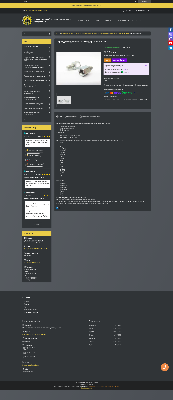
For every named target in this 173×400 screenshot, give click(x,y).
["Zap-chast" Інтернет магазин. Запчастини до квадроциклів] (27, 20)
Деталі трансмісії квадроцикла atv (35, 80)
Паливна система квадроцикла (34, 72)
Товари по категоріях (123, 20)
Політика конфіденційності (111, 386)
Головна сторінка (83, 20)
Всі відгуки (37, 224)
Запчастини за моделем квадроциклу (32, 113)
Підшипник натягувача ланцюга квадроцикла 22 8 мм (36, 210)
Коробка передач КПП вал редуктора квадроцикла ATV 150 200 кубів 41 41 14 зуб (37, 204)
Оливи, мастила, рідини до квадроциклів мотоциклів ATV (34, 66)
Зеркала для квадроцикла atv (119, 33)
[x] (59, 208)
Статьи (26, 120)
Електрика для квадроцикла (33, 104)
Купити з (116, 60)
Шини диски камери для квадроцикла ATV (32, 98)
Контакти (108, 20)
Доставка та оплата (31, 309)
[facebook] (57, 208)
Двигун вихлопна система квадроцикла (32, 52)
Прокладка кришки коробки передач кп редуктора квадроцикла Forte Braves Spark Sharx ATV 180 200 (37, 214)
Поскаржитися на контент (96, 386)
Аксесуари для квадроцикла (33, 108)
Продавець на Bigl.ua (86, 384)
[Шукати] (49, 33)
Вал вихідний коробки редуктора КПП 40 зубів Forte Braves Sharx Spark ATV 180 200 (37, 183)
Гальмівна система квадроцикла (34, 76)
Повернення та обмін (31, 312)
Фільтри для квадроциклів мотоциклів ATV (32, 86)
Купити (107, 60)
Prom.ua (96, 382)
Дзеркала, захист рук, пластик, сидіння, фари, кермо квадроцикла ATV (84, 33)
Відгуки (26, 307)
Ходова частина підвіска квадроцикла (32, 92)
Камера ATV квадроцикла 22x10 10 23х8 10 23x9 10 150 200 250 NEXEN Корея (36, 142)
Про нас (97, 20)
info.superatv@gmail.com (32, 262)
